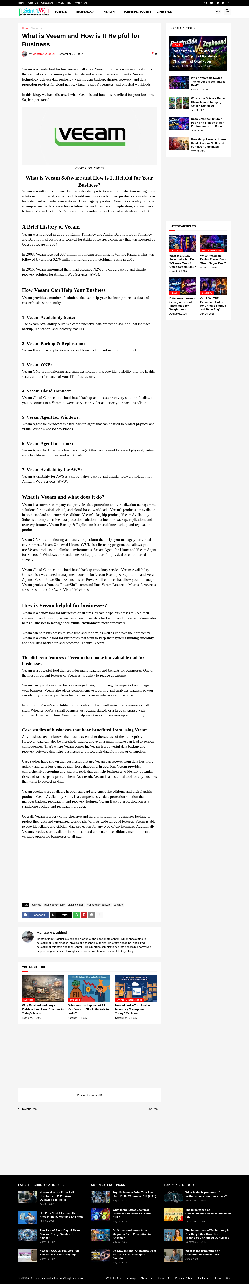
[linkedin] (223, 3)
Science (61, 11)
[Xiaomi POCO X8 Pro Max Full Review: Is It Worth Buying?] (27, 1255)
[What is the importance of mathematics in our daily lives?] (173, 1197)
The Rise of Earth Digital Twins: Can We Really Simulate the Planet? (61, 1234)
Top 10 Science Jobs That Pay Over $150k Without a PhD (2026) (134, 1194)
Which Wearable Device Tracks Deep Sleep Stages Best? (208, 81)
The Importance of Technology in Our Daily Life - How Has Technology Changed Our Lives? (207, 1234)
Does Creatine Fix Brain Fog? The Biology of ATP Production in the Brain (207, 122)
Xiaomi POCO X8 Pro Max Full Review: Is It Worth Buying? (59, 1252)
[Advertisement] (89, 871)
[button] (218, 12)
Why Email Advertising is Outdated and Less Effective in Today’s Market (43, 1009)
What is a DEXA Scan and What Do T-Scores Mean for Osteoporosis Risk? (182, 261)
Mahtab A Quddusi (52, 933)
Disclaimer (203, 1278)
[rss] (229, 3)
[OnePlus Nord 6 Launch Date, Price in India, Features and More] (27, 1217)
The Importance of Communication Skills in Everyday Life (208, 1213)
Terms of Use (223, 1278)
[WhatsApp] (76, 915)
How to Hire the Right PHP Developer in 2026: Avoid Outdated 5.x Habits (57, 1196)
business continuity (54, 904)
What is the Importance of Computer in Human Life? (202, 1252)
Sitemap (130, 1278)
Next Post (152, 1108)
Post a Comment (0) (89, 1095)
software (118, 904)
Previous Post (28, 1108)
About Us (33, 3)
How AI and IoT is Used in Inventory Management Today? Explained (132, 1009)
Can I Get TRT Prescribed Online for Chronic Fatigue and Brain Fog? (213, 304)
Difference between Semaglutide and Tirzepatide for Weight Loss (182, 304)
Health (109, 11)
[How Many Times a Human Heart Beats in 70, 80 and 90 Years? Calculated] (179, 143)
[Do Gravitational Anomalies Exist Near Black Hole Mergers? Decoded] (100, 1255)
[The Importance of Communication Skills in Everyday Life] (173, 1214)
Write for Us (81, 3)
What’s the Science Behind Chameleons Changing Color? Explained (209, 102)
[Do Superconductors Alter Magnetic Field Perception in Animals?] (100, 1235)
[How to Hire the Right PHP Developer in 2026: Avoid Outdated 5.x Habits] (27, 1197)
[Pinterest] (84, 915)
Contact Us (47, 3)
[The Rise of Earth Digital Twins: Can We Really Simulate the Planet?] (27, 1235)
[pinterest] (218, 3)
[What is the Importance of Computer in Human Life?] (173, 1255)
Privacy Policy (63, 3)
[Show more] (99, 915)
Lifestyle (164, 11)
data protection (76, 904)
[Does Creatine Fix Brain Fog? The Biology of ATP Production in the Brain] (179, 123)
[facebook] (205, 3)
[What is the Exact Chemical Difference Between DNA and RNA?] (100, 1214)
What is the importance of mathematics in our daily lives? (206, 1194)
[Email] (91, 915)
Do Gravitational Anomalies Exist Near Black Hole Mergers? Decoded (134, 1254)
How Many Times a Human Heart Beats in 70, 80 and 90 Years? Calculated (208, 143)
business (37, 28)
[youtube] (211, 3)
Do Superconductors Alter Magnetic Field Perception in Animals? (132, 1234)
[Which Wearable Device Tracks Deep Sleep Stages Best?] (179, 82)
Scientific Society (137, 11)
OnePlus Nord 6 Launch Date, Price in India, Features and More (61, 1214)
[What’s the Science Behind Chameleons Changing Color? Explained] (179, 103)
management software (98, 904)
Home (21, 3)
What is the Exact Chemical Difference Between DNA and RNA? (132, 1213)
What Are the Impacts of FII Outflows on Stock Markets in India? (88, 1009)
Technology (85, 11)
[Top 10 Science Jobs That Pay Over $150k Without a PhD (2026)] (100, 1197)
